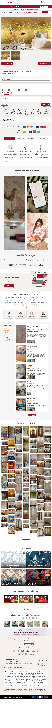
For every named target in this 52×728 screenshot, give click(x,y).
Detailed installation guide (41, 161)
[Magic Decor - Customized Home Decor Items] (12, 2)
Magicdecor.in (11, 697)
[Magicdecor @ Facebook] (36, 618)
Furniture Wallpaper (21, 683)
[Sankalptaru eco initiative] (41, 663)
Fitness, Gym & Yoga (41, 683)
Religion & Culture (8, 677)
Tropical (22, 673)
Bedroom (14, 682)
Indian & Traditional (36, 673)
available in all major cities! (26, 9)
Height (19, 88)
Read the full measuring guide (11, 161)
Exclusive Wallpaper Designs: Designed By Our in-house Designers (23, 671)
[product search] (37, 2)
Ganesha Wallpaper (42, 680)
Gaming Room (34, 682)
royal (13, 120)
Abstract (12, 119)
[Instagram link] (27, 644)
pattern (11, 120)
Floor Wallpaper (13, 683)
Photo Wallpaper (38, 685)
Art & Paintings (17, 673)
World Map (30, 673)
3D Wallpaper (40, 671)
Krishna (9, 682)
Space (42, 677)
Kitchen (23, 682)
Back (46, 12)
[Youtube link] (25, 644)
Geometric (26, 676)
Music (39, 676)
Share (3, 68)
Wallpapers (8, 119)
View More (26, 540)
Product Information (20, 138)
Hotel (30, 676)
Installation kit (6, 94)
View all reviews (31, 415)
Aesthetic (11, 673)
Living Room (19, 682)
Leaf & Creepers (34, 676)
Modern (19, 685)
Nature (42, 673)
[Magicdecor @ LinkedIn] (33, 618)
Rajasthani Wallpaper (17, 680)
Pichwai (29, 685)
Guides (9, 138)
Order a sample (45, 104)
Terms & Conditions (37, 639)
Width (3, 88)
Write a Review (8, 344)
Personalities (28, 683)
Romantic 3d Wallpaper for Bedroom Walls (30, 680)
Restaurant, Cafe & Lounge (17, 677)
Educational (33, 683)
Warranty (26, 641)
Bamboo (14, 674)
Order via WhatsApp (6, 63)
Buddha (6, 682)
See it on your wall (45, 63)
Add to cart (4, 104)
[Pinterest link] (33, 644)
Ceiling (45, 674)
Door (6, 685)
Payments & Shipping (10, 639)
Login (36, 6)
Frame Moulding (11, 685)
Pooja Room (28, 682)
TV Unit (33, 685)
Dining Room (40, 682)
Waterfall (31, 679)
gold (8, 120)
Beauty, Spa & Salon (20, 674)
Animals (10, 674)
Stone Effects (7, 679)
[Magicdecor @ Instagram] (27, 618)
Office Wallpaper (36, 677)
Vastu (26, 673)
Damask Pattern (10, 676)
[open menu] (47, 2)
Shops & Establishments (27, 677)
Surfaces (15, 679)
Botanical (34, 674)
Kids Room (7, 673)
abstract (5, 120)
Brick (38, 674)
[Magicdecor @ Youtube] (24, 618)
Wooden (26, 679)
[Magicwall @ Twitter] (30, 618)
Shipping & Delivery (31, 138)
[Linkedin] (29, 644)
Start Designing (9, 285)
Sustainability (42, 138)
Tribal (19, 679)
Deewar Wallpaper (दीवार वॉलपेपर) (39, 679)
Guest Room (7, 683)
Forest (18, 676)
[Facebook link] (31, 644)
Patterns (43, 676)
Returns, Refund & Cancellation (24, 639)
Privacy (45, 639)
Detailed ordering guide (26, 161)
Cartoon (41, 674)
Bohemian (29, 674)
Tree (26, 674)
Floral (15, 676)
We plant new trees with (41, 661)
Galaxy (21, 676)
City (5, 676)
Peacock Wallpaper (8, 680)
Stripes (11, 679)
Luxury (16, 685)
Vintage (22, 679)
